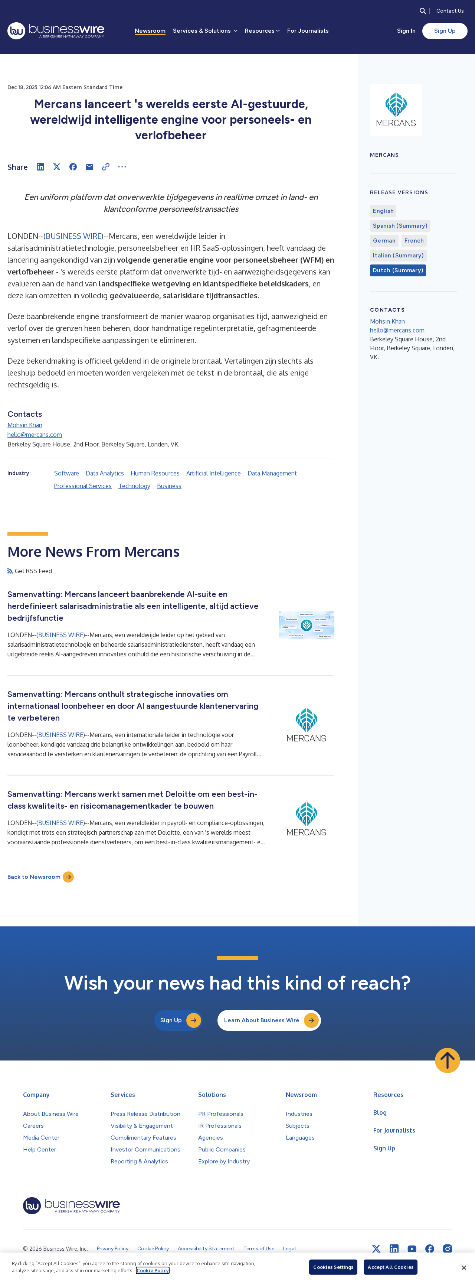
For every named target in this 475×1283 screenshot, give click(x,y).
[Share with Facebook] (73, 167)
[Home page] (55, 30)
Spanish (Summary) (400, 226)
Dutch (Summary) (398, 270)
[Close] (464, 1267)
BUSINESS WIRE (73, 236)
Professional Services (83, 486)
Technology (134, 486)
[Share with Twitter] (57, 167)
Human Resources (155, 473)
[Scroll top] (447, 1060)
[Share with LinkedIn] (40, 167)
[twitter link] (376, 1249)
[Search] (423, 11)
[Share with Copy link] (106, 167)
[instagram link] (447, 1248)
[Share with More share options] (122, 167)
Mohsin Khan (24, 425)
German (384, 240)
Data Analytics (105, 473)
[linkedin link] (394, 1248)
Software (66, 473)
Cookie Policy (153, 1270)
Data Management (272, 473)
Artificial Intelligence (213, 473)
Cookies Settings (333, 1267)
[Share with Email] (89, 167)
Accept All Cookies (390, 1267)
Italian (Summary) (398, 255)
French (414, 240)
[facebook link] (429, 1248)
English (383, 211)
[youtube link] (411, 1249)
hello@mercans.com (34, 434)
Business (169, 486)
